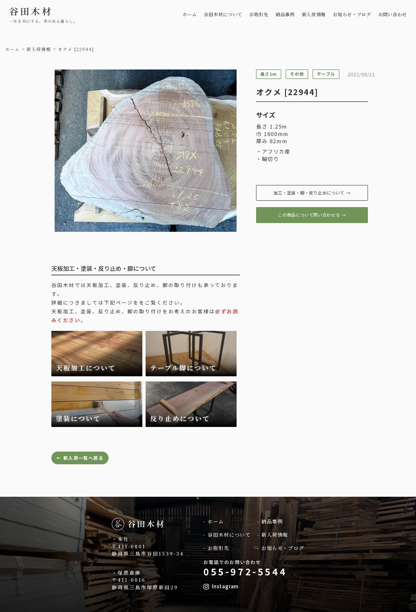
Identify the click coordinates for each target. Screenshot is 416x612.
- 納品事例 (270, 521)
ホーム (189, 14)
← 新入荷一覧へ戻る (80, 458)
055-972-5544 (245, 571)
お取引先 (258, 14)
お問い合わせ (392, 14)
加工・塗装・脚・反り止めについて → (312, 193)
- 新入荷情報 (272, 534)
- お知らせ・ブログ (280, 547)
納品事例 (285, 14)
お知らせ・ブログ (352, 14)
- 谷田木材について (227, 534)
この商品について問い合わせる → (312, 215)
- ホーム (213, 521)
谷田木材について (223, 14)
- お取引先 (216, 547)
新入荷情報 (314, 14)
